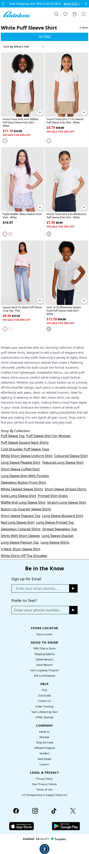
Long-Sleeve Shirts (55, 542)
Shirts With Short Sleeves (20, 535)
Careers (44, 764)
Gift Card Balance (44, 675)
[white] (5, 140)
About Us (44, 731)
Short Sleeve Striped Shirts (65, 489)
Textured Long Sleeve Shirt (63, 462)
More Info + (72, 4)
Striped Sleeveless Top (59, 529)
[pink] (5, 329)
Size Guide (44, 695)
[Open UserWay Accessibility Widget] (44, 849)
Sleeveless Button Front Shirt (23, 482)
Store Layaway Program (44, 670)
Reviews (44, 737)
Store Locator (44, 634)
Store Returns (44, 665)
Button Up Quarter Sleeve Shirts (26, 509)
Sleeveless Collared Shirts (21, 529)
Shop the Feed (44, 742)
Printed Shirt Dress (53, 496)
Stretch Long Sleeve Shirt (66, 502)
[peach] (10, 234)
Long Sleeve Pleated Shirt (20, 462)
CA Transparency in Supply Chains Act (44, 795)
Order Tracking (44, 706)
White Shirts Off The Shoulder (24, 555)
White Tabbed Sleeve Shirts (22, 489)
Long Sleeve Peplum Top (20, 542)
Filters (44, 37)
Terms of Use (44, 789)
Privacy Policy (44, 779)
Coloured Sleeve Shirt (71, 456)
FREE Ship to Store (44, 648)
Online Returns (44, 659)
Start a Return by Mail (44, 712)
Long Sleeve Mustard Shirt (62, 515)
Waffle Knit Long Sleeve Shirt (23, 502)
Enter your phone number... (38, 610)
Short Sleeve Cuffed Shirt (20, 469)
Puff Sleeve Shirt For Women (48, 436)
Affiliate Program (44, 748)
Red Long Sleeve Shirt (18, 522)
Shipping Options (44, 654)
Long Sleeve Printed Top (55, 522)
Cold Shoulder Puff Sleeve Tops (25, 449)
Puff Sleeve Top (13, 436)
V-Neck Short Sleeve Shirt (20, 549)
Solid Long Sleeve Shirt (18, 496)
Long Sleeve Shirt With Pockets (25, 476)
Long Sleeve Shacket (57, 535)
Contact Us (44, 701)
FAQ (44, 690)
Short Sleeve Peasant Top (20, 515)
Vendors (44, 753)
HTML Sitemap (44, 717)
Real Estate (44, 759)
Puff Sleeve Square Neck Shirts (25, 442)
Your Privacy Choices (44, 784)
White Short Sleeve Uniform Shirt (27, 456)
